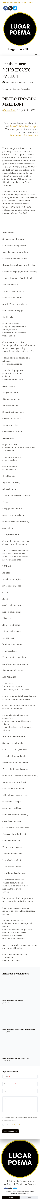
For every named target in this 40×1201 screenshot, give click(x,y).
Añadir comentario (9, 1099)
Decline (29, 1197)
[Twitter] (15, 8)
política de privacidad (15, 1125)
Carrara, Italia (9, 110)
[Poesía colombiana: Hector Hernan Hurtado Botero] (20, 1016)
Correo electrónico (10, 1084)
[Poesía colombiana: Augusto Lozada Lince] (20, 1045)
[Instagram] (10, 8)
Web (5, 1091)
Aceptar (11, 1197)
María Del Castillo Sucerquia (24, 126)
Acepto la (13, 1125)
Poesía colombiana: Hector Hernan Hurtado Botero (18, 1029)
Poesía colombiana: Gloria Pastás (12, 1000)
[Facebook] (5, 8)
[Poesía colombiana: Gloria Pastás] (20, 987)
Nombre (7, 1077)
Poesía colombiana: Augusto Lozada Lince (15, 1058)
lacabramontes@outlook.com (24, 135)
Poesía (31, 82)
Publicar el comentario (10, 1131)
